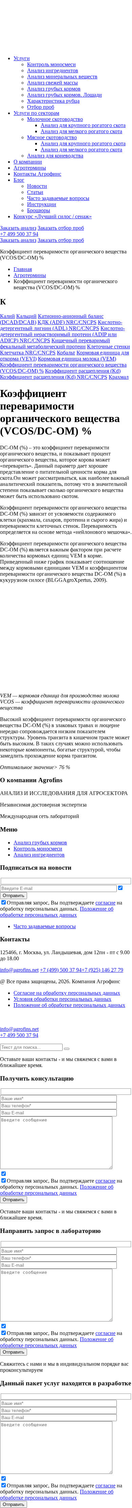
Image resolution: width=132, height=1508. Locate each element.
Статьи (35, 192)
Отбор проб (40, 107)
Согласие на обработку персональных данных (67, 993)
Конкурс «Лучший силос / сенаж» (53, 216)
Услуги (22, 58)
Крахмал (119, 377)
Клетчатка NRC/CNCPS (28, 352)
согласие (105, 903)
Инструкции (41, 204)
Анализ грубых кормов (54, 89)
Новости (37, 186)
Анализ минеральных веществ (62, 76)
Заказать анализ (18, 228)
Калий (7, 316)
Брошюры (38, 210)
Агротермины (30, 168)
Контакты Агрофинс (37, 174)
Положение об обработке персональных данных (56, 912)
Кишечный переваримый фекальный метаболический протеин (55, 343)
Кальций (26, 316)
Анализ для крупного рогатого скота (83, 125)
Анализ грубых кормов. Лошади (64, 95)
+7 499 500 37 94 (19, 234)
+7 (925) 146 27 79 (102, 970)
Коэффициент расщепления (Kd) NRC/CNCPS (53, 377)
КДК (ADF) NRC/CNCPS (67, 322)
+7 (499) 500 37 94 (61, 970)
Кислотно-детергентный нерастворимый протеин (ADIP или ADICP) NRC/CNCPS (62, 334)
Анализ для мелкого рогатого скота (81, 131)
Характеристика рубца (53, 101)
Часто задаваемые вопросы (58, 198)
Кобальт (66, 352)
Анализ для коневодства (55, 155)
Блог (19, 180)
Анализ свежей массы (52, 82)
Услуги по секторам (36, 113)
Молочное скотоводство (55, 119)
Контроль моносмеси (51, 64)
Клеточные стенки (108, 346)
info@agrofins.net (19, 970)
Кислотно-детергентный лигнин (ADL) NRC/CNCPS (61, 325)
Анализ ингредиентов (52, 70)
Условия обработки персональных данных (62, 999)
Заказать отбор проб (61, 228)
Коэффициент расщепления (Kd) (82, 371)
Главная (23, 269)
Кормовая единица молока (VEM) (77, 359)
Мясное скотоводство (52, 137)
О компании (28, 162)
